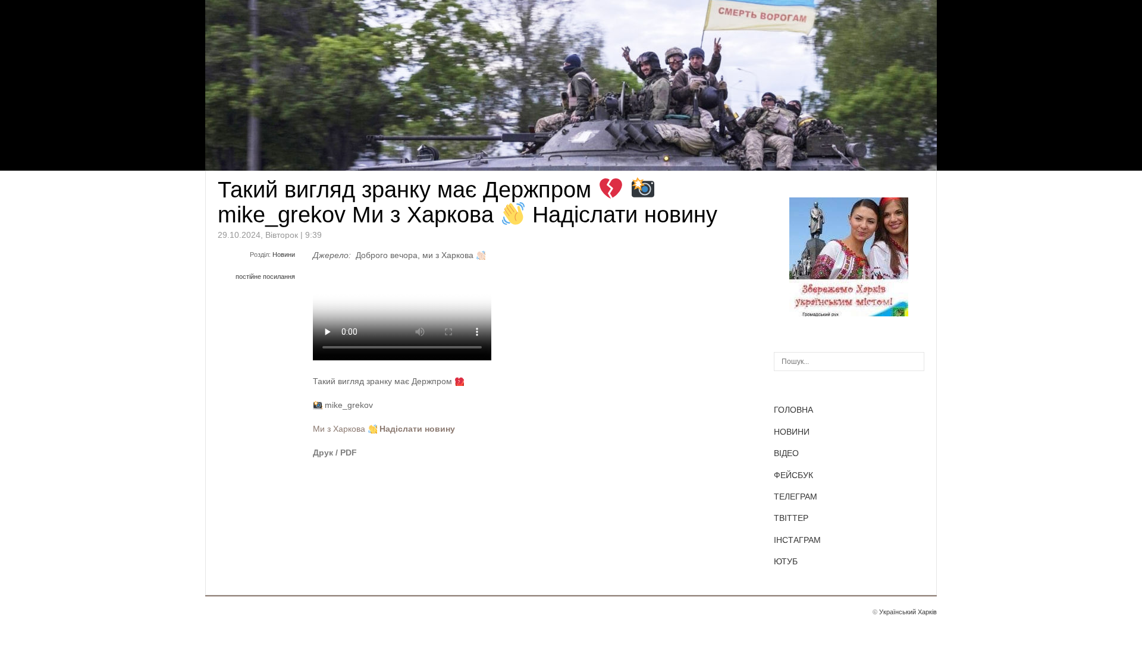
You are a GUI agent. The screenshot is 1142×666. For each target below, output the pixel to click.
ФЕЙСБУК (793, 475)
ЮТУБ (786, 561)
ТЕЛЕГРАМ (795, 496)
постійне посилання (265, 276)
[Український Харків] (848, 313)
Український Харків (908, 611)
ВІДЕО (786, 453)
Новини (283, 254)
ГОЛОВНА (793, 409)
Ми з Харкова (339, 428)
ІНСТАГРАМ (797, 540)
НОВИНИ (792, 431)
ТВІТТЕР (791, 518)
